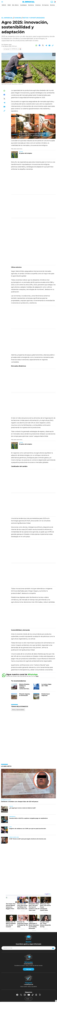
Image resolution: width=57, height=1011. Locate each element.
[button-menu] (2, 2)
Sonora (17, 18)
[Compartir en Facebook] (40, 45)
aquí (37, 676)
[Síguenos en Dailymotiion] (40, 995)
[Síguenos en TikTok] (32, 995)
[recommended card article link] (14, 154)
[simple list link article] (28, 784)
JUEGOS (4, 5)
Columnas (38, 5)
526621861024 (28, 963)
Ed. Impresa (45, 5)
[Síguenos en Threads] (36, 995)
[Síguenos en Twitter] (21, 995)
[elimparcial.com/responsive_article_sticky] (56, 1001)
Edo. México (15, 5)
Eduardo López (8, 44)
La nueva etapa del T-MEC (46, 685)
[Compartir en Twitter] (43, 45)
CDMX (9, 5)
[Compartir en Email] (49, 45)
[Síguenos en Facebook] (17, 995)
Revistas (52, 5)
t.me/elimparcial (28, 984)
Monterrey (31, 5)
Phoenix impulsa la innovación (24, 694)
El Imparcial (7, 18)
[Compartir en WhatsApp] (36, 45)
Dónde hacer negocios (45, 694)
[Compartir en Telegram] (46, 45)
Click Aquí (28, 969)
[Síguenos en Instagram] (25, 995)
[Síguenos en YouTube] (29, 995)
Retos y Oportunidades (34, 18)
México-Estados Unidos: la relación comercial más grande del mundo (24, 688)
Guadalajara (23, 5)
